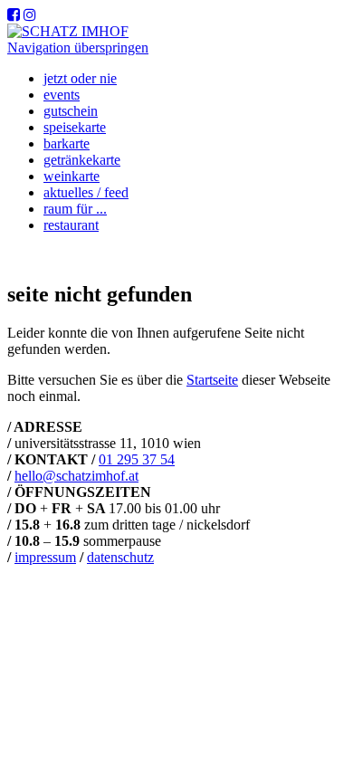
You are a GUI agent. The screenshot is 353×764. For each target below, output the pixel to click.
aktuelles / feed (86, 192)
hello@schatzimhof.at (76, 475)
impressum (45, 557)
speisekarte (74, 127)
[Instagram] (30, 15)
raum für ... (75, 208)
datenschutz (120, 557)
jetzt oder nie (80, 78)
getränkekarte (81, 159)
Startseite (212, 379)
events (61, 94)
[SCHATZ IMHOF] (68, 31)
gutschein (70, 111)
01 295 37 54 (137, 459)
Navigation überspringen (77, 47)
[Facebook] (13, 15)
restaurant (71, 225)
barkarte (66, 143)
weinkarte (71, 176)
